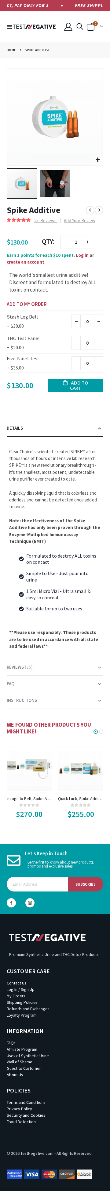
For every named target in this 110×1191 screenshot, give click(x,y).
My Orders (16, 996)
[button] (97, 160)
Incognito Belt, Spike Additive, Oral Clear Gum (29, 798)
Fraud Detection (21, 1121)
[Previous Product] (90, 210)
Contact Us (16, 983)
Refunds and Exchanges (28, 1008)
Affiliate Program (22, 1049)
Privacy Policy (19, 1109)
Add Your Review (79, 220)
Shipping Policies (22, 1002)
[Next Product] (99, 210)
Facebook (11, 902)
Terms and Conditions (26, 1102)
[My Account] (68, 27)
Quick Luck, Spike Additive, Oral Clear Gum (80, 798)
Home (11, 50)
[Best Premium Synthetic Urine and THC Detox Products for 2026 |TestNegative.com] (34, 27)
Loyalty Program (22, 1015)
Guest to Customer (24, 1068)
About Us (15, 1074)
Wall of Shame (19, 1062)
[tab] (55, 428)
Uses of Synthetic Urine (28, 1055)
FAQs (11, 1043)
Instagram (30, 902)
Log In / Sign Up (21, 989)
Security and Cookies (26, 1115)
